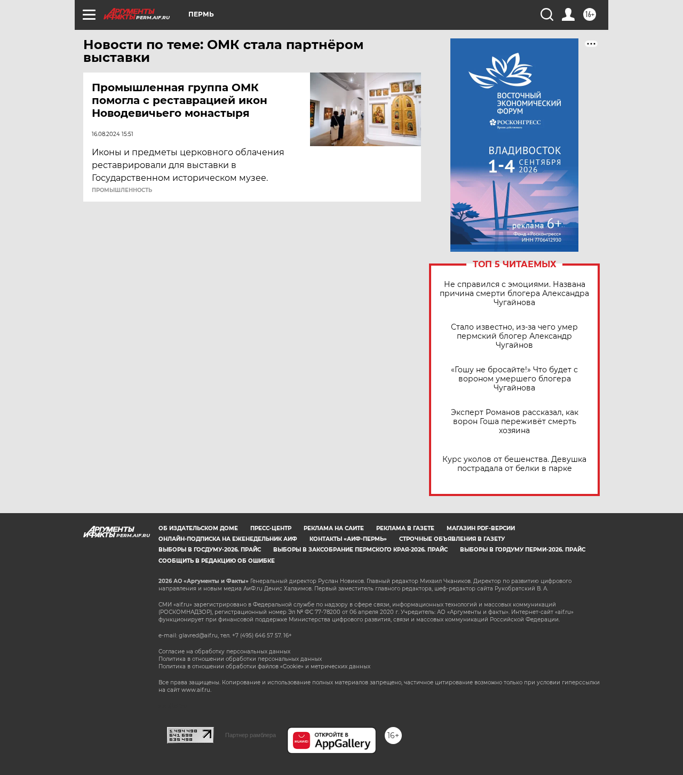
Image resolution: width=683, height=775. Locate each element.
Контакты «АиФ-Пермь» (348, 539)
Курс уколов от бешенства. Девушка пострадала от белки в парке (514, 464)
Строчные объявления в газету (452, 539)
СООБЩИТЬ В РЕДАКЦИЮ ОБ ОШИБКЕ (216, 560)
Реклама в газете (405, 528)
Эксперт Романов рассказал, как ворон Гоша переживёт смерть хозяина (514, 421)
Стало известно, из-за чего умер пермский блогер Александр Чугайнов (514, 336)
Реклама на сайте (334, 528)
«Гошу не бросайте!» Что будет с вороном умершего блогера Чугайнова (514, 379)
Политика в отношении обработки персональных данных (240, 659)
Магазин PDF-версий (481, 528)
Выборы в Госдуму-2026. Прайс (209, 549)
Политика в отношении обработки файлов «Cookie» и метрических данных (264, 666)
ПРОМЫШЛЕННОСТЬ (122, 190)
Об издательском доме (198, 528)
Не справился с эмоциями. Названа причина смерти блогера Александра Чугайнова (514, 293)
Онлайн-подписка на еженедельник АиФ (227, 539)
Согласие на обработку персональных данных (224, 651)
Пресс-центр (270, 528)
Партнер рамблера (250, 735)
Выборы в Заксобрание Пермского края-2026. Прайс (360, 549)
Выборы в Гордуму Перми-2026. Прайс (522, 549)
